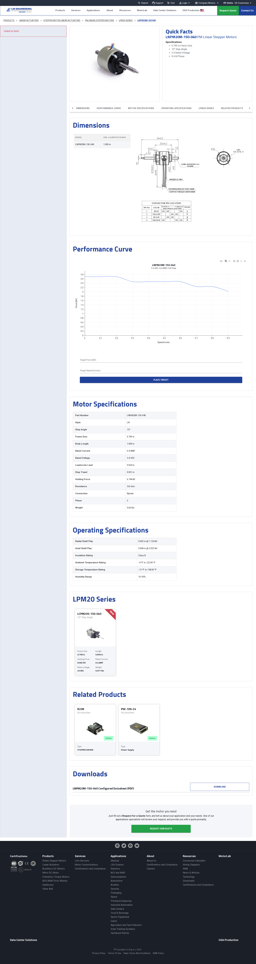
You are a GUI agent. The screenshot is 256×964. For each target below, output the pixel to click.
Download (220, 786)
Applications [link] (118, 856)
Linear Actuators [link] (50, 864)
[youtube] (137, 845)
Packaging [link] (116, 892)
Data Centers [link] (117, 908)
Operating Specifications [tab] (176, 108)
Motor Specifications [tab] (141, 108)
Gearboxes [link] (48, 884)
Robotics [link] (115, 868)
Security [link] (115, 888)
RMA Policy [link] (158, 953)
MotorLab (142, 10)
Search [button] (144, 3)
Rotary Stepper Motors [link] (54, 860)
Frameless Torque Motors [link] (55, 876)
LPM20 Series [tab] (206, 108)
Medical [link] (115, 860)
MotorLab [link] (225, 856)
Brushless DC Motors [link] (53, 868)
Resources (125, 10)
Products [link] (48, 856)
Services (75, 10)
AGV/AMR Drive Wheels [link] (54, 880)
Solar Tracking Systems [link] (123, 929)
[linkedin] (117, 845)
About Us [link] (151, 860)
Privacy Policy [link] (98, 953)
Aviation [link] (115, 884)
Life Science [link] (117, 864)
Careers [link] (151, 868)
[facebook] (130, 845)
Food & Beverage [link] (120, 912)
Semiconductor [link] (118, 876)
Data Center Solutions (164, 10)
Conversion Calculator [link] (194, 860)
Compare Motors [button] (207, 3)
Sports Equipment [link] (120, 916)
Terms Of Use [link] (114, 953)
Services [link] (80, 856)
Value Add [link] (47, 888)
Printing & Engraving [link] (121, 901)
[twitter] (123, 845)
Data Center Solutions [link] (23, 940)
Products (60, 10)
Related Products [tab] (232, 108)
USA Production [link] (228, 940)
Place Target (161, 379)
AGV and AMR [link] (118, 872)
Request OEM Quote (161, 828)
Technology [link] (189, 876)
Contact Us (247, 10)
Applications (93, 10)
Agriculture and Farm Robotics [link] (126, 925)
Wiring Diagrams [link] (191, 864)
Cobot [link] (114, 921)
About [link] (150, 856)
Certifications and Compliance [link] (90, 868)
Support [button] (159, 3)
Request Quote (228, 10)
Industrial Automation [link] (122, 905)
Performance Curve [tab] (109, 108)
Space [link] (114, 896)
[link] (16, 10)
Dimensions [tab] (83, 108)
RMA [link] (185, 868)
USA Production (191, 10)
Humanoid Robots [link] (120, 933)
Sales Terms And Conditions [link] (137, 953)
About (110, 10)
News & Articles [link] (191, 872)
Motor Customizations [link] (86, 864)
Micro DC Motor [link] (50, 872)
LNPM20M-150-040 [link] (84, 144)
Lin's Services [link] (82, 860)
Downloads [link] (189, 880)
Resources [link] (189, 856)
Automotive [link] (117, 880)
